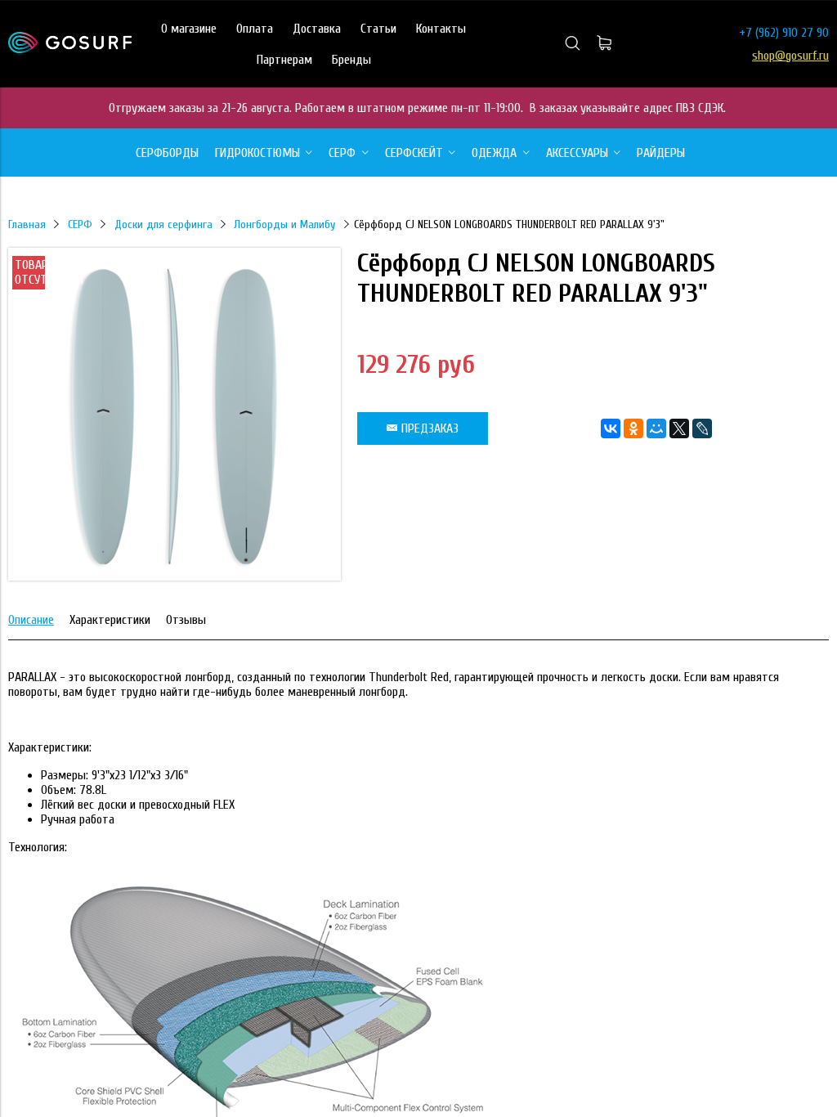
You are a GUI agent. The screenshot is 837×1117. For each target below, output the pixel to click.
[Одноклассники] (633, 428)
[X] (679, 428)
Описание (31, 619)
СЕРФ (80, 224)
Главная (27, 224)
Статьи (378, 28)
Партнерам (284, 59)
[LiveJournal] (702, 428)
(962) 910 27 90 (792, 32)
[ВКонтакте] (610, 428)
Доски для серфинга (163, 224)
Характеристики (109, 619)
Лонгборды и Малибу (284, 224)
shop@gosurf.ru (790, 55)
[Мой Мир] (656, 428)
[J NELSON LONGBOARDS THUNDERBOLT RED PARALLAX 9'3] (174, 576)
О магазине (189, 28)
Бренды (351, 59)
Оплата (254, 28)
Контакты (441, 28)
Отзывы (186, 619)
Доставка (317, 28)
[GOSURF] (70, 49)
